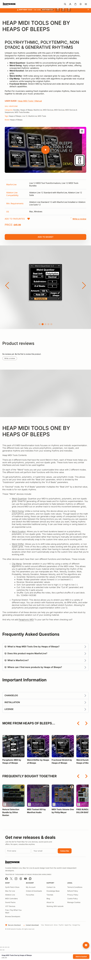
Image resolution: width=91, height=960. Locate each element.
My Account (30, 887)
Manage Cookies (73, 902)
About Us (50, 902)
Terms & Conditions (74, 887)
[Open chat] (86, 945)
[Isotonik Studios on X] (11, 878)
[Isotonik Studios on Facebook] (6, 878)
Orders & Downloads (34, 891)
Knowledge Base (53, 891)
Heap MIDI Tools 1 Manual (30, 101)
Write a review (9, 358)
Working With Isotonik (55, 906)
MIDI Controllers (11, 899)
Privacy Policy (72, 895)
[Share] (6, 947)
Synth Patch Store (12, 887)
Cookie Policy (72, 899)
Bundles (16, 110)
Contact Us (51, 887)
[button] (17, 218)
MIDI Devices (48, 110)
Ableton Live (10, 895)
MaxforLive (38, 110)
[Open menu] (85, 4)
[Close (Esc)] (8, 947)
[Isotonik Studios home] (9, 4)
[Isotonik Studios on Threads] (20, 878)
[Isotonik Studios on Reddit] (30, 878)
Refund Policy (72, 891)
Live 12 (24, 116)
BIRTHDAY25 (47, 10)
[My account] (70, 4)
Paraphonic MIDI (26, 619)
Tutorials (50, 895)
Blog (48, 899)
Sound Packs (10, 902)
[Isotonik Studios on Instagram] (16, 878)
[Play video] (45, 149)
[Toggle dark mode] (80, 4)
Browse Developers (12, 916)
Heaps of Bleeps (26, 110)
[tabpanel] (45, 197)
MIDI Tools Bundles (22, 112)
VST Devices (10, 906)
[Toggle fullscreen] (3, 947)
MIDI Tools (42, 116)
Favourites (30, 895)
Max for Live (10, 891)
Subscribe (64, 851)
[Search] (65, 4)
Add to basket (45, 237)
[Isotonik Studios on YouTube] (25, 878)
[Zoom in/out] (1, 947)
